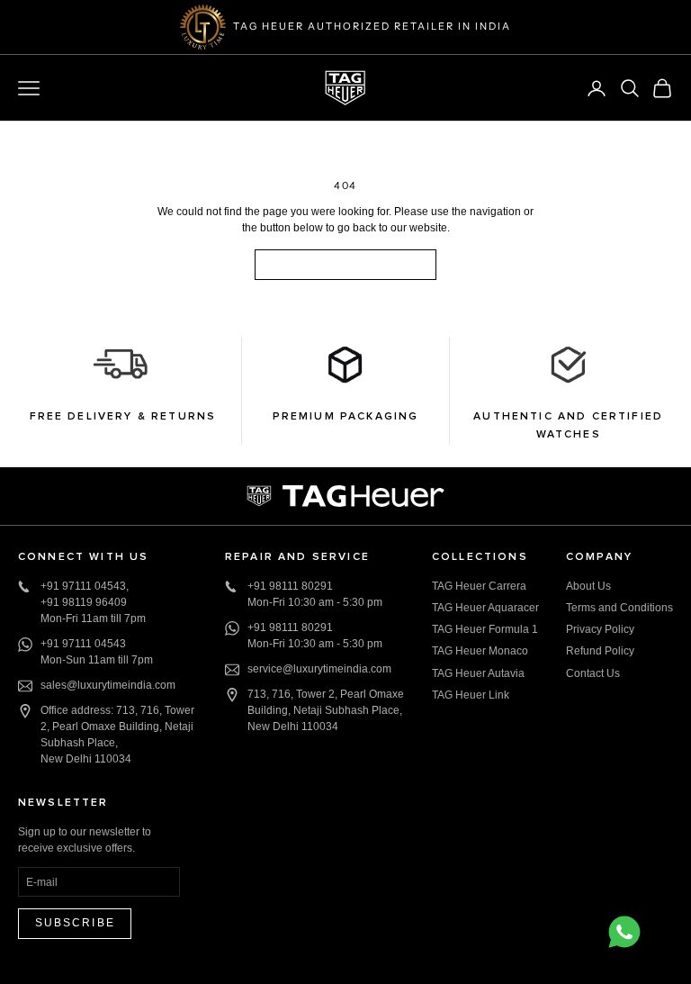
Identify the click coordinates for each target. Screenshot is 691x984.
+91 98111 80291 (290, 586)
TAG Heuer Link (470, 695)
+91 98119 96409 (83, 602)
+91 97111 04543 (83, 586)
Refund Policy (600, 651)
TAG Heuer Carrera (479, 586)
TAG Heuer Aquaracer (485, 607)
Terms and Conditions (619, 607)
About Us (588, 586)
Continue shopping (345, 263)
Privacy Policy (600, 629)
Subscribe (75, 922)
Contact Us (593, 673)
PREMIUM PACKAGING (346, 416)
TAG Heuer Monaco (480, 651)
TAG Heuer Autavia (478, 673)
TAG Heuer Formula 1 (485, 629)
